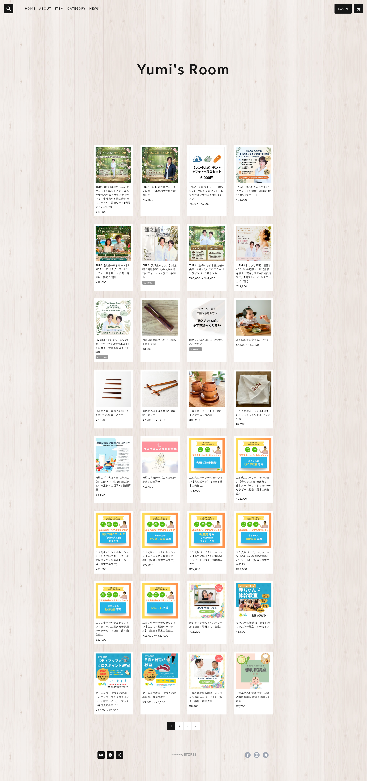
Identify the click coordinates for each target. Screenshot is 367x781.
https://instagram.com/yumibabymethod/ (257, 755)
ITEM (59, 8)
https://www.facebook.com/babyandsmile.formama (248, 755)
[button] (343, 9)
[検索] (8, 8)
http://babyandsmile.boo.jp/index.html (266, 755)
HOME (30, 8)
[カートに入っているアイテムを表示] (358, 8)
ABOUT (45, 8)
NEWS (94, 8)
